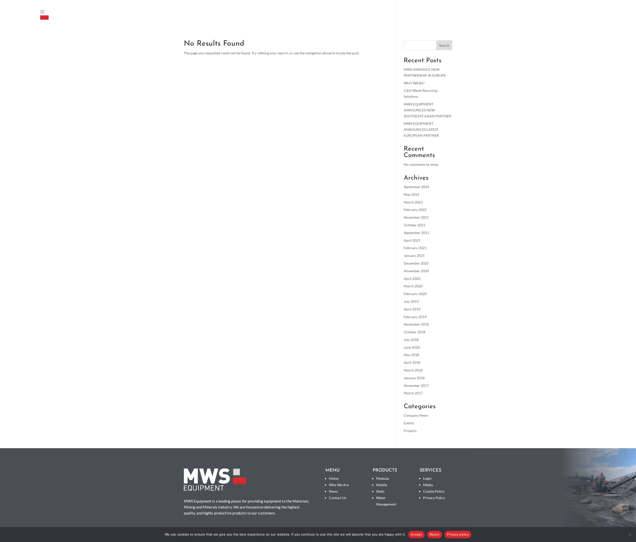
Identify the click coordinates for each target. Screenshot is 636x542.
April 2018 (412, 362)
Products (500, 17)
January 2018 (414, 378)
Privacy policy (458, 534)
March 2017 (413, 393)
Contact (619, 17)
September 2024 (416, 187)
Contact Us (337, 498)
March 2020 (413, 286)
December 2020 (416, 263)
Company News (416, 415)
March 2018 (413, 370)
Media (559, 17)
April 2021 (412, 240)
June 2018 (412, 347)
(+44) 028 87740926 (575, 4)
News (576, 17)
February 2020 (415, 294)
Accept (416, 534)
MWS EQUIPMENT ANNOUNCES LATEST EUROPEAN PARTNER (421, 129)
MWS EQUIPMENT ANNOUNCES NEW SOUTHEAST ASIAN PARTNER (427, 110)
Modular (383, 478)
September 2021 (416, 233)
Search (444, 45)
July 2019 (411, 301)
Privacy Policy (434, 498)
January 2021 (414, 255)
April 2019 (412, 309)
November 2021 (416, 217)
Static (380, 491)
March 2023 (413, 202)
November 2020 (416, 271)
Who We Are (534, 17)
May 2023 (411, 194)
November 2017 (416, 385)
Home (333, 478)
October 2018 (414, 332)
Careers (596, 17)
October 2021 (414, 225)
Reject (435, 534)
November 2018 (416, 324)
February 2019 (415, 317)
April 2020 (412, 278)
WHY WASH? (414, 83)
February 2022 (415, 209)
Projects (410, 431)
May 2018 (411, 355)
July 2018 (411, 340)
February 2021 (415, 248)
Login (427, 478)
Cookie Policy (433, 491)
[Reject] (629, 534)
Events (409, 423)
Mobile (381, 485)
